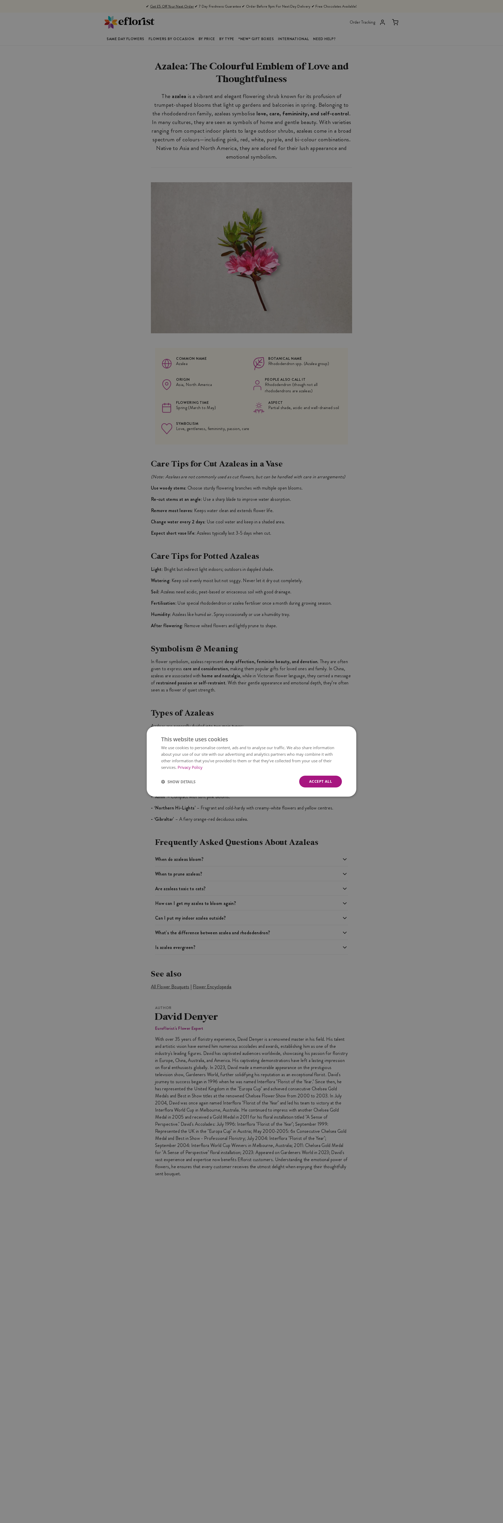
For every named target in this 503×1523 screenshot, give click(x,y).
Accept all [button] (320, 781)
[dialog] (251, 761)
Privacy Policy (190, 767)
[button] (178, 782)
